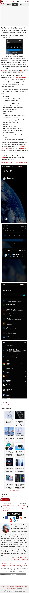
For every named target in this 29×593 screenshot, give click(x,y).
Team (12, 586)
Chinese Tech (21, 72)
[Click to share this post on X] (17, 517)
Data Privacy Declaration (20, 586)
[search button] (23, 1)
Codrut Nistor (4, 70)
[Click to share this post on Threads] (10, 517)
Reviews (9, 4)
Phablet (10, 72)
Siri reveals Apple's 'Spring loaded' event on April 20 (21, 507)
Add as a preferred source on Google (15, 513)
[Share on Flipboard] (10, 520)
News (15, 4)
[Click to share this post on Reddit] (21, 517)
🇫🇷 (20, 70)
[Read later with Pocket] (25, 517)
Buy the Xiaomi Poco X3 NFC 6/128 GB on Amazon (14, 162)
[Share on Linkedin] (14, 520)
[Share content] (3, 518)
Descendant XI (7, 405)
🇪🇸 (21, 70)
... (27, 4)
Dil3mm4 (3, 157)
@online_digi (22, 557)
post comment (5, 500)
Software (15, 72)
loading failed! (3, 574)
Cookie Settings (11, 588)
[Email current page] (18, 520)
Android (26, 70)
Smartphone (4, 72)
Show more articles (14, 490)
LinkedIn (25, 559)
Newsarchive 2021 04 (20, 565)
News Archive (12, 565)
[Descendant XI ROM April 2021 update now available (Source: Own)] (14, 46)
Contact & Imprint (5, 586)
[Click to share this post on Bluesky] (14, 517)
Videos (20, 4)
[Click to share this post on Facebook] (6, 517)
